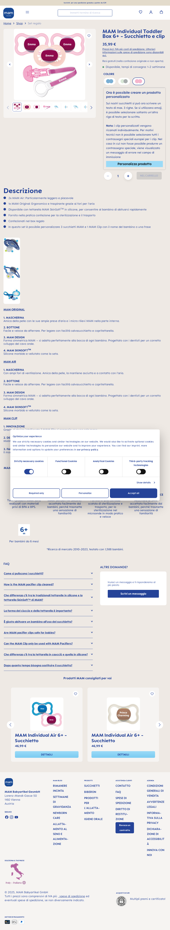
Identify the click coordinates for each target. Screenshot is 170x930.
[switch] (66, 471)
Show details (144, 482)
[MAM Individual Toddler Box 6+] (49, 64)
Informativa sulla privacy (154, 818)
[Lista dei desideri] (140, 12)
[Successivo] (89, 64)
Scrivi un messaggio (133, 593)
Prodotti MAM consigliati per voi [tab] (87, 678)
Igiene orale (93, 819)
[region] (49, 73)
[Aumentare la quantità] (128, 176)
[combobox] (85, 13)
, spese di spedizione (71, 896)
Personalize (85, 493)
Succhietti (92, 785)
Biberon (90, 792)
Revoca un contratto (124, 828)
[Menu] (27, 13)
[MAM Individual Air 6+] (47, 714)
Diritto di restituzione (123, 814)
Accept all (133, 493)
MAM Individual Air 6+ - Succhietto (41, 737)
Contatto (123, 785)
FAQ (118, 792)
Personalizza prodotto (135, 164)
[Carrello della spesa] (161, 12)
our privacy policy (87, 449)
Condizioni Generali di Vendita (155, 790)
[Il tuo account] (151, 12)
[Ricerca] (109, 12)
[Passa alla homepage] (8, 13)
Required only (36, 493)
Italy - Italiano (14, 882)
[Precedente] (10, 64)
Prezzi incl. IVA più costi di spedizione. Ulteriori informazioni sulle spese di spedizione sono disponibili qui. (133, 52)
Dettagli (46, 754)
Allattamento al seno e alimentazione (60, 834)
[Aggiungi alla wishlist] (89, 36)
